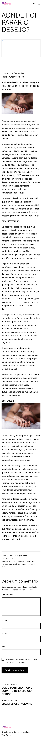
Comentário (7, 595)
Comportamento (24, 561)
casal (15, 564)
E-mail (5, 633)
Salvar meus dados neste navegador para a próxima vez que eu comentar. (22, 660)
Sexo (33, 561)
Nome (5, 620)
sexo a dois (26, 564)
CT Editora (9, 558)
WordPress (6, 735)
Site (3, 646)
